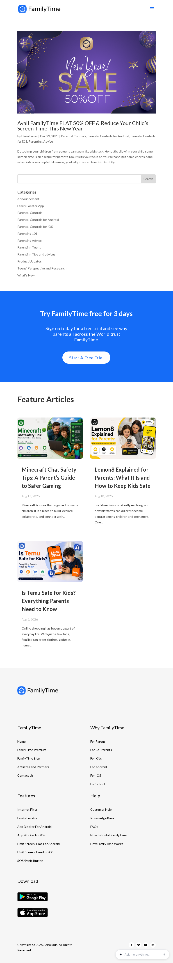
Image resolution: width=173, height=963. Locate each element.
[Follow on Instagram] (153, 945)
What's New (26, 275)
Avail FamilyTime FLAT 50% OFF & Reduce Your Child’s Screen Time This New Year (82, 126)
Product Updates (29, 261)
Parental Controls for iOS (35, 226)
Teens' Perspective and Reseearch (41, 268)
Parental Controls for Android (108, 136)
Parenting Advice (41, 141)
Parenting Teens (29, 247)
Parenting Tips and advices (36, 254)
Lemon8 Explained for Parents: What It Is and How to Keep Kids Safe (122, 477)
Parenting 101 (27, 233)
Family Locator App (30, 206)
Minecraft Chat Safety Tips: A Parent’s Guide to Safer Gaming (49, 477)
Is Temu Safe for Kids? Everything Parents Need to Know (49, 600)
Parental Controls (73, 136)
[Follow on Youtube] (145, 945)
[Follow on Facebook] (131, 945)
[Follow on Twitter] (138, 945)
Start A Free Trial (86, 357)
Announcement (28, 199)
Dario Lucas (29, 136)
